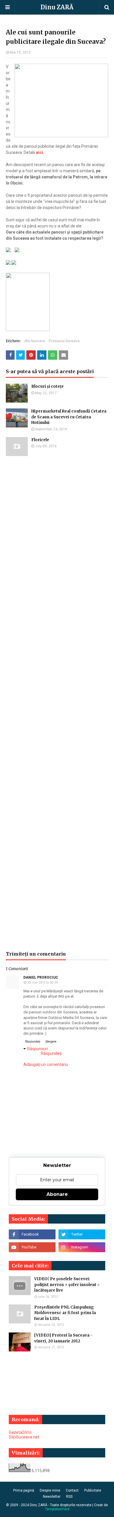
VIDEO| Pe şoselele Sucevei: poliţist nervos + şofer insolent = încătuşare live (67, 1284)
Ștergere (50, 1041)
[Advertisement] (57, 703)
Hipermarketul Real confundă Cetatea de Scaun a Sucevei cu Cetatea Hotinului (68, 417)
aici (39, 152)
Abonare (57, 1194)
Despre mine (50, 1490)
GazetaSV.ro (20, 1432)
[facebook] (32, 1234)
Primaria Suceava (64, 341)
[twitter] (81, 1234)
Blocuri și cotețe (47, 386)
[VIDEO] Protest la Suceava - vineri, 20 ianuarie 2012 (63, 1338)
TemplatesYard (57, 1509)
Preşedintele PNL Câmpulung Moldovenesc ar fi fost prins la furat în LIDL (65, 1313)
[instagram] (81, 1247)
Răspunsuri (37, 1048)
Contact (72, 1490)
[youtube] (32, 1247)
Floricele (40, 439)
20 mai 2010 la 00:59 (42, 982)
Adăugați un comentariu (45, 1064)
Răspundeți (32, 1041)
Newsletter (52, 1497)
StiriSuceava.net (24, 1437)
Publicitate (92, 1490)
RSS (69, 1497)
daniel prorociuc (40, 977)
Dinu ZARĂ (57, 7)
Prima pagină (23, 1490)
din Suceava (34, 341)
